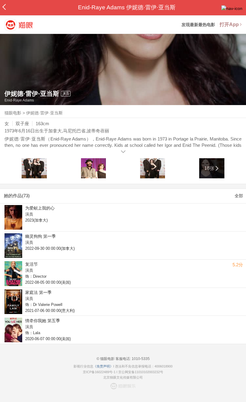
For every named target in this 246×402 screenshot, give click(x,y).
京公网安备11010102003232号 (140, 372)
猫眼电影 (12, 112)
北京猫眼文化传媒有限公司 (123, 377)
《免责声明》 (103, 366)
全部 (239, 195)
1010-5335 (140, 359)
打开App (229, 24)
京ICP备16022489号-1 (99, 372)
